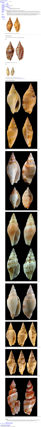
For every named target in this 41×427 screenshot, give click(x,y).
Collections (3, 8)
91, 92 (20, 37)
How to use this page (3, 16)
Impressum (3, 17)
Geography (3, 6)
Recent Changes (2, 2)
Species (6, 5)
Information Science (3, 10)
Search (1, 1)
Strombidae (8, 7)
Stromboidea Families (3, 5)
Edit (7, 3)
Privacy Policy (5, 425)
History (8, 4)
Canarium (9, 422)
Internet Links (3, 12)
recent (12, 422)
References (3, 7)
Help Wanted (3, 14)
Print (4, 423)
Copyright (1, 425)
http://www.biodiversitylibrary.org (20, 78)
